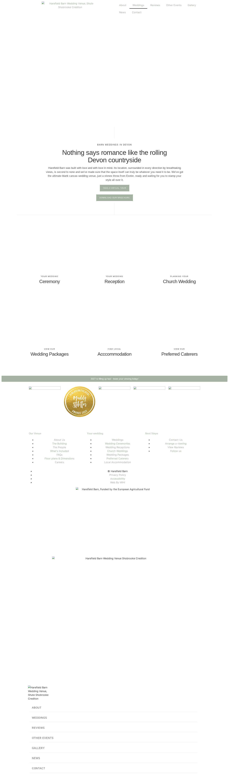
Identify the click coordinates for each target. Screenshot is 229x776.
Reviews (155, 5)
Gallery (192, 5)
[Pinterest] (166, 460)
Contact (136, 12)
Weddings (138, 5)
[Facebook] (149, 460)
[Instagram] (158, 460)
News (122, 12)
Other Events (173, 5)
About (122, 5)
